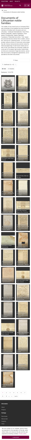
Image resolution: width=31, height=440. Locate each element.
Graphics (3, 421)
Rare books (4, 416)
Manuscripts (4, 418)
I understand (15, 437)
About (11, 1)
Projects (17, 1)
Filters (16, 60)
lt (25, 5)
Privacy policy (22, 433)
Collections (4, 1)
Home (5, 10)
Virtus (2, 423)
